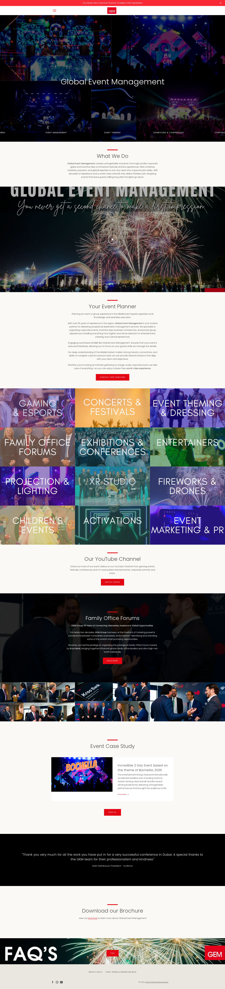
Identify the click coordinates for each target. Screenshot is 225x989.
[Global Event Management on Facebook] (52, 982)
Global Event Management (156, 982)
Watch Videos (112, 582)
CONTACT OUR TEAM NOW (112, 377)
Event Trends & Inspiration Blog (121, 972)
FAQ (112, 953)
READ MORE (112, 661)
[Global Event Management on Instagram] (57, 982)
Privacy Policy (96, 972)
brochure (92, 918)
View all (112, 812)
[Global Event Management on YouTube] (61, 982)
